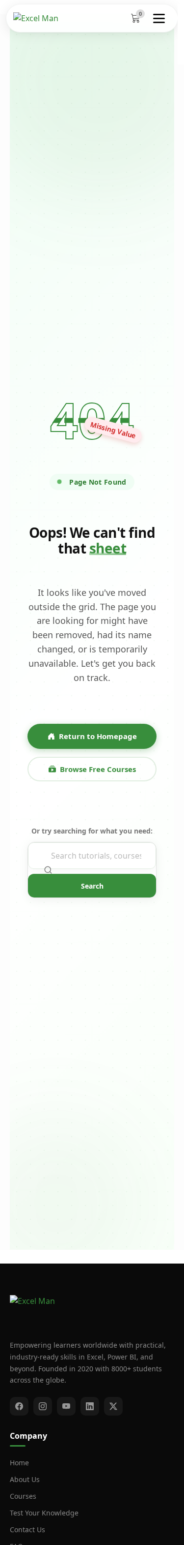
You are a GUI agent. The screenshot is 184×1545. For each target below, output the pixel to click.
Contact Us (27, 1529)
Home (19, 1462)
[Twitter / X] (113, 1406)
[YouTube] (66, 1406)
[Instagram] (42, 1406)
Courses (23, 1496)
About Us (25, 1479)
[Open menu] (160, 18)
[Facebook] (19, 1406)
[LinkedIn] (89, 1406)
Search (92, 886)
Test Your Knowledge (44, 1512)
